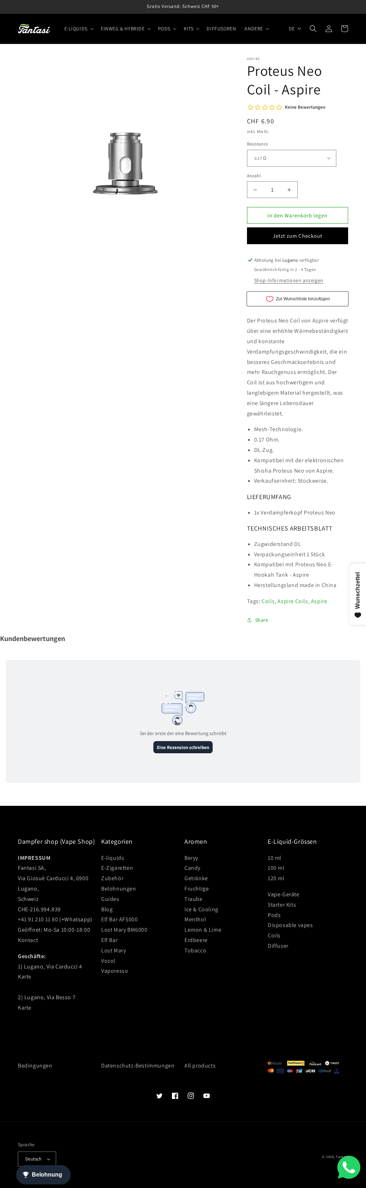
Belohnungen (118, 888)
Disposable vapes (290, 925)
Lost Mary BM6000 (124, 929)
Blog (107, 909)
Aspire (319, 601)
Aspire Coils (292, 601)
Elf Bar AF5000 (119, 919)
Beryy (191, 858)
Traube (193, 899)
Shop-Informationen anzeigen (288, 280)
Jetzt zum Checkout (297, 235)
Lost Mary (113, 950)
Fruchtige (196, 888)
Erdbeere (196, 940)
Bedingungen (35, 1065)
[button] (78, 28)
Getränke (196, 878)
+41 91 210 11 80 (38, 919)
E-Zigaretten (117, 868)
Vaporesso (114, 971)
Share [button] (261, 620)
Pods (274, 915)
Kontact (28, 940)
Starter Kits (282, 904)
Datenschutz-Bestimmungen (137, 1065)
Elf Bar (109, 940)
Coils (268, 601)
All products (200, 1065)
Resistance (257, 144)
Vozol (108, 961)
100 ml (276, 868)
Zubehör (112, 878)
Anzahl (254, 176)
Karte (24, 976)
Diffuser (278, 946)
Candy (192, 868)
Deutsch (33, 1159)
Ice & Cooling (201, 909)
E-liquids (112, 858)
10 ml (274, 858)
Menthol (195, 919)
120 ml (276, 878)
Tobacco (195, 950)
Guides (110, 899)
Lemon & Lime (202, 929)
